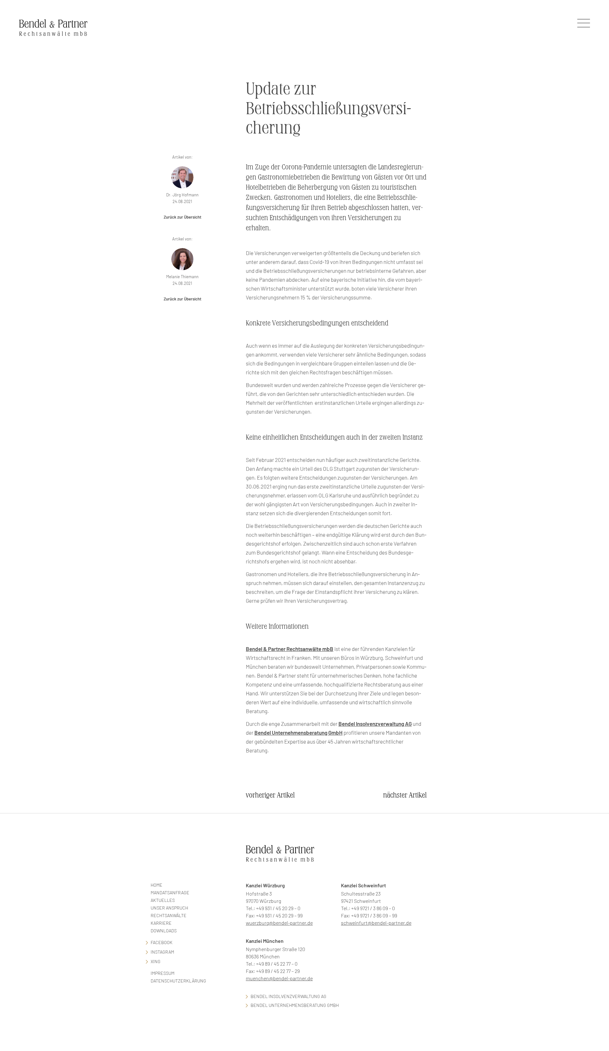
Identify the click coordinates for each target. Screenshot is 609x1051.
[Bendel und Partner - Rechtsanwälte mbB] (53, 27)
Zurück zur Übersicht (182, 217)
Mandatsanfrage (170, 892)
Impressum (162, 973)
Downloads (164, 930)
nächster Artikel (405, 795)
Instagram (162, 952)
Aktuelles (163, 900)
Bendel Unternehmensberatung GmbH (298, 732)
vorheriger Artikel (270, 795)
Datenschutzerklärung (178, 980)
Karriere (161, 923)
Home (156, 885)
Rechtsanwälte (169, 915)
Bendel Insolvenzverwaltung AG (375, 723)
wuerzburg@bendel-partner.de (279, 923)
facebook (162, 942)
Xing (155, 961)
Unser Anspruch (169, 907)
